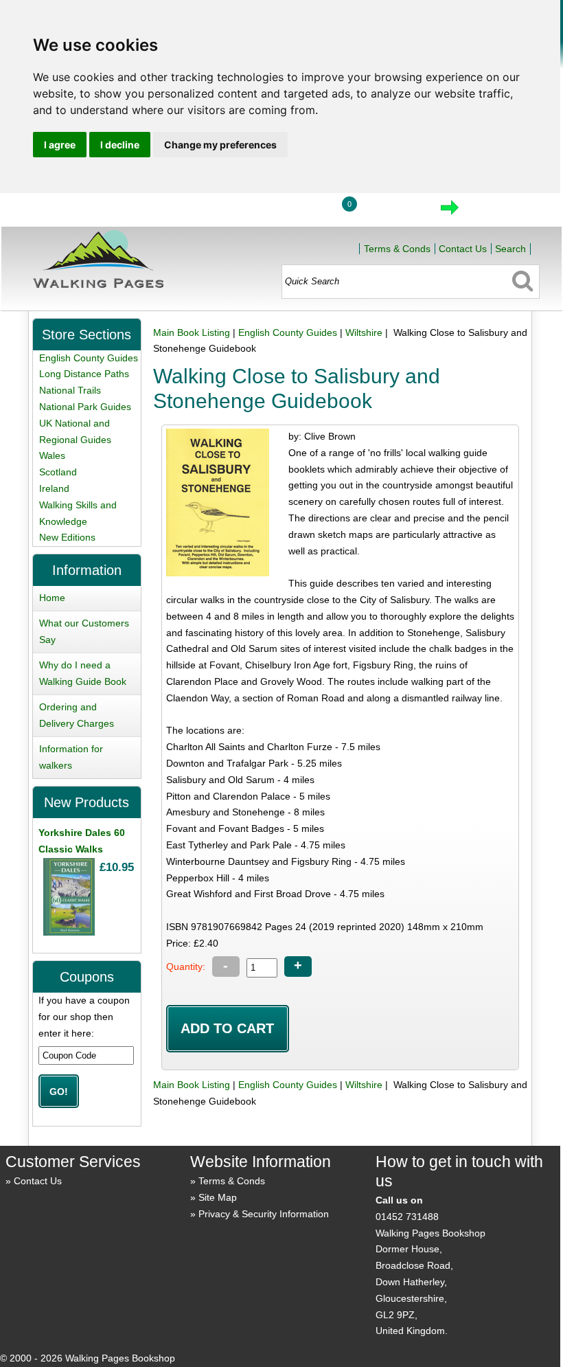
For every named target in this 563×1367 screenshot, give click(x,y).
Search (510, 248)
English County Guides (287, 332)
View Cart (391, 211)
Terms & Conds (397, 248)
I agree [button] (60, 144)
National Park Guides (85, 406)
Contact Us (463, 248)
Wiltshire (363, 332)
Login (297, 211)
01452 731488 (407, 1216)
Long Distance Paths (84, 373)
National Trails (70, 390)
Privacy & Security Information (263, 1213)
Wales (52, 455)
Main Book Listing (191, 332)
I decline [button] (119, 144)
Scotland (58, 471)
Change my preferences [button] (220, 144)
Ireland (54, 488)
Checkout (495, 211)
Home (232, 211)
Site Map (217, 1197)
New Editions (67, 537)
